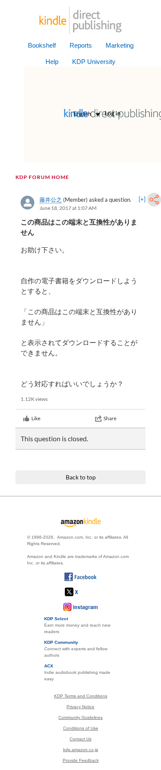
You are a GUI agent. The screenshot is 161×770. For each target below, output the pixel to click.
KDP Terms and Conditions (80, 696)
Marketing (120, 45)
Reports (81, 45)
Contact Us (80, 739)
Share (109, 418)
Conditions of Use (80, 728)
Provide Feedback (81, 760)
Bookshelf (42, 45)
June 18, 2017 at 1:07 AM (68, 208)
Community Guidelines (80, 717)
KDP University (93, 61)
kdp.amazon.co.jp (80, 749)
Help (52, 61)
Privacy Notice (80, 706)
